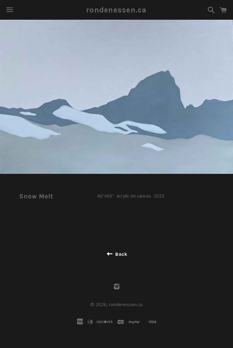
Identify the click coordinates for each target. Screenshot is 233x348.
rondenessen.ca (116, 9)
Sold (34, 212)
